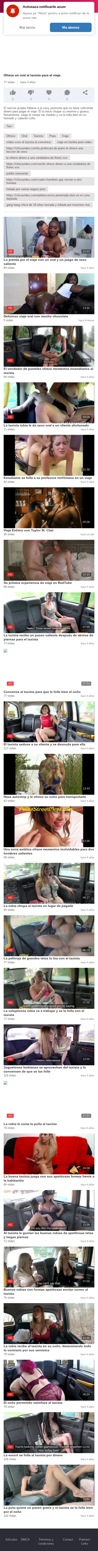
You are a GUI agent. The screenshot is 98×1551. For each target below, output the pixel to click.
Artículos (11, 1539)
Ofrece (10, 136)
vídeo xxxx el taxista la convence (28, 142)
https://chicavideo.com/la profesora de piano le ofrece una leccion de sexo (44, 150)
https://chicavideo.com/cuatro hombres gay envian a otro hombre (44, 181)
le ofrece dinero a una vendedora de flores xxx (36, 157)
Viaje (65, 136)
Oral (24, 136)
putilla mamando (17, 173)
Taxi (9, 126)
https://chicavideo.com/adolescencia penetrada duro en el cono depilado (48, 197)
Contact (68, 1539)
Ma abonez (71, 27)
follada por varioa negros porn (25, 189)
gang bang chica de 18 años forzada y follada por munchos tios (48, 205)
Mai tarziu (27, 27)
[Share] (85, 92)
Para (52, 136)
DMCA (25, 1539)
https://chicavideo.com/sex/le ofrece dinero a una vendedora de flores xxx (48, 165)
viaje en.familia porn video (74, 142)
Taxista (38, 136)
